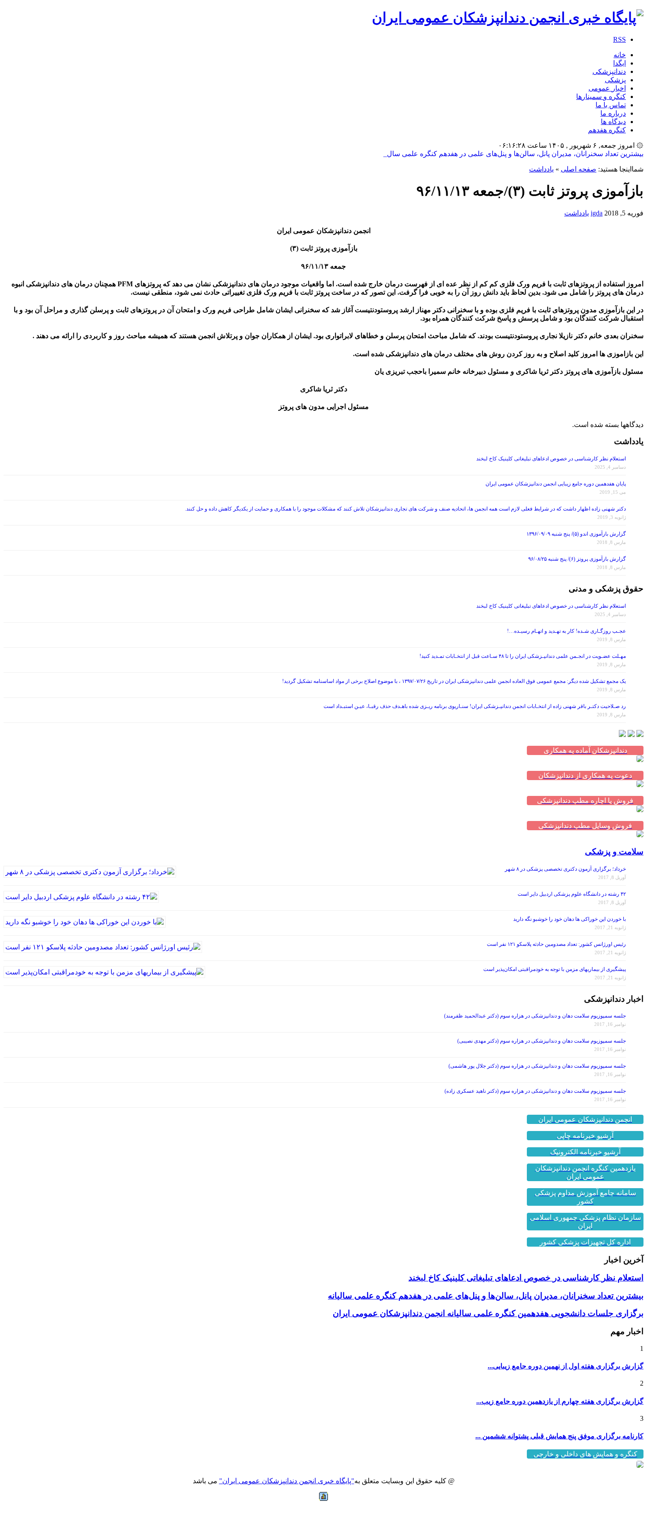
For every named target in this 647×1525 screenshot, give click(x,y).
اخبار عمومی (607, 88)
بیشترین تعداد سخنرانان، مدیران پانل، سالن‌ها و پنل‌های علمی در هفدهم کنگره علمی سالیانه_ (509, 153)
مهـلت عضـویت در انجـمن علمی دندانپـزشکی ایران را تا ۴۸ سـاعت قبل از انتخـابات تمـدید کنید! (522, 656)
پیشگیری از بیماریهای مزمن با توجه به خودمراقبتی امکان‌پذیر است (554, 969)
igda (597, 213)
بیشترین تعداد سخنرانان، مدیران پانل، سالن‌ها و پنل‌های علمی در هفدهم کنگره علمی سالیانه (485, 1295)
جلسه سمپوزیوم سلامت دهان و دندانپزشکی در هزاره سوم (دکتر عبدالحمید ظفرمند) (535, 1016)
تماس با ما (611, 105)
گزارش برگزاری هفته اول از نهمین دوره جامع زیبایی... (565, 1366)
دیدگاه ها (613, 121)
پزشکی (615, 80)
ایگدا (619, 63)
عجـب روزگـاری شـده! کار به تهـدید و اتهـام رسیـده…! (566, 631)
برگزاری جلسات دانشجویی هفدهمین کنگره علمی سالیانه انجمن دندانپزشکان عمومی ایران (488, 1313)
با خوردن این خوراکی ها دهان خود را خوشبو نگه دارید (569, 919)
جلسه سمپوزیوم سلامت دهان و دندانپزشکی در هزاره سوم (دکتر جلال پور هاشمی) (537, 1066)
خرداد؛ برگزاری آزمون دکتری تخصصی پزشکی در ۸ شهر (565, 869)
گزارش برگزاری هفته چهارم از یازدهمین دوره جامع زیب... (559, 1401)
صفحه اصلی (578, 169)
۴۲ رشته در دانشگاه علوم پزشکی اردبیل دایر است (572, 894)
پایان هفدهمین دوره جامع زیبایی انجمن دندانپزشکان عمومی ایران (555, 484)
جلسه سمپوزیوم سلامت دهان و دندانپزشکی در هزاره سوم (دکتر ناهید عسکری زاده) (535, 1091)
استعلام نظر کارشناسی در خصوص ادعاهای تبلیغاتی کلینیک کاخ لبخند (551, 459)
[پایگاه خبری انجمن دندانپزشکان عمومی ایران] (507, 18)
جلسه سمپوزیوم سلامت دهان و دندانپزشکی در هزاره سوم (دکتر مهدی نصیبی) (541, 1041)
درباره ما (613, 113)
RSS (619, 39)
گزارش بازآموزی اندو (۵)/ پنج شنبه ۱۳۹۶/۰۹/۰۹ (576, 534)
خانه (620, 54)
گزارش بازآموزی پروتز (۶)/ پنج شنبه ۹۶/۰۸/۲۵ (577, 559)
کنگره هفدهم (607, 130)
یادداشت (541, 169)
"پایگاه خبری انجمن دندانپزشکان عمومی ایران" (286, 1481)
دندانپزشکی (609, 71)
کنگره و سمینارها (601, 96)
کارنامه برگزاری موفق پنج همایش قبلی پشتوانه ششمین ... (559, 1436)
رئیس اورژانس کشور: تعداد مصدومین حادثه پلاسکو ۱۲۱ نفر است (556, 944)
